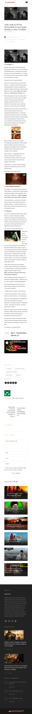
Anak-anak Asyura (19, 368)
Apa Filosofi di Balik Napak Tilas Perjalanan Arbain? (15, 494)
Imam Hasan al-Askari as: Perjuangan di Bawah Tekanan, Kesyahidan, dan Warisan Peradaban (15, 667)
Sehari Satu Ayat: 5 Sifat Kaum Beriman (18, 682)
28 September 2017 (11, 39)
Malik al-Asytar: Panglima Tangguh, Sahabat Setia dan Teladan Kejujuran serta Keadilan (15, 644)
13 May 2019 (12, 687)
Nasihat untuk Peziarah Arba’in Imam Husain (14, 540)
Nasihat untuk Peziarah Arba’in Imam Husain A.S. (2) (15, 525)
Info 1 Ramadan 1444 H (16, 691)
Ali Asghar (8, 368)
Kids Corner (8, 31)
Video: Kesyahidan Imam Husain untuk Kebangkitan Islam (15, 570)
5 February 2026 (9, 649)
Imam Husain (9, 375)
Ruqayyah (18, 375)
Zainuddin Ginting (13, 37)
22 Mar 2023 (12, 694)
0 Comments (22, 39)
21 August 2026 (9, 673)
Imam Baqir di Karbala (11, 371)
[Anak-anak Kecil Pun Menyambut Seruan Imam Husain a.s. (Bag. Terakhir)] (8, 393)
